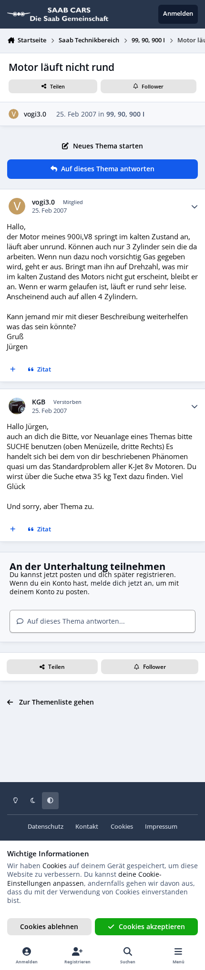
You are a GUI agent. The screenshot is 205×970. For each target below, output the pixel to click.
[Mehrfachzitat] (13, 370)
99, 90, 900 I (125, 113)
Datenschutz (45, 827)
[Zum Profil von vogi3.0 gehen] (14, 114)
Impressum (161, 827)
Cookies (122, 827)
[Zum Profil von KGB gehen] (17, 406)
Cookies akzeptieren (152, 926)
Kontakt (86, 827)
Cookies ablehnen (49, 926)
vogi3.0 (35, 113)
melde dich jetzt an (121, 583)
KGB (38, 402)
